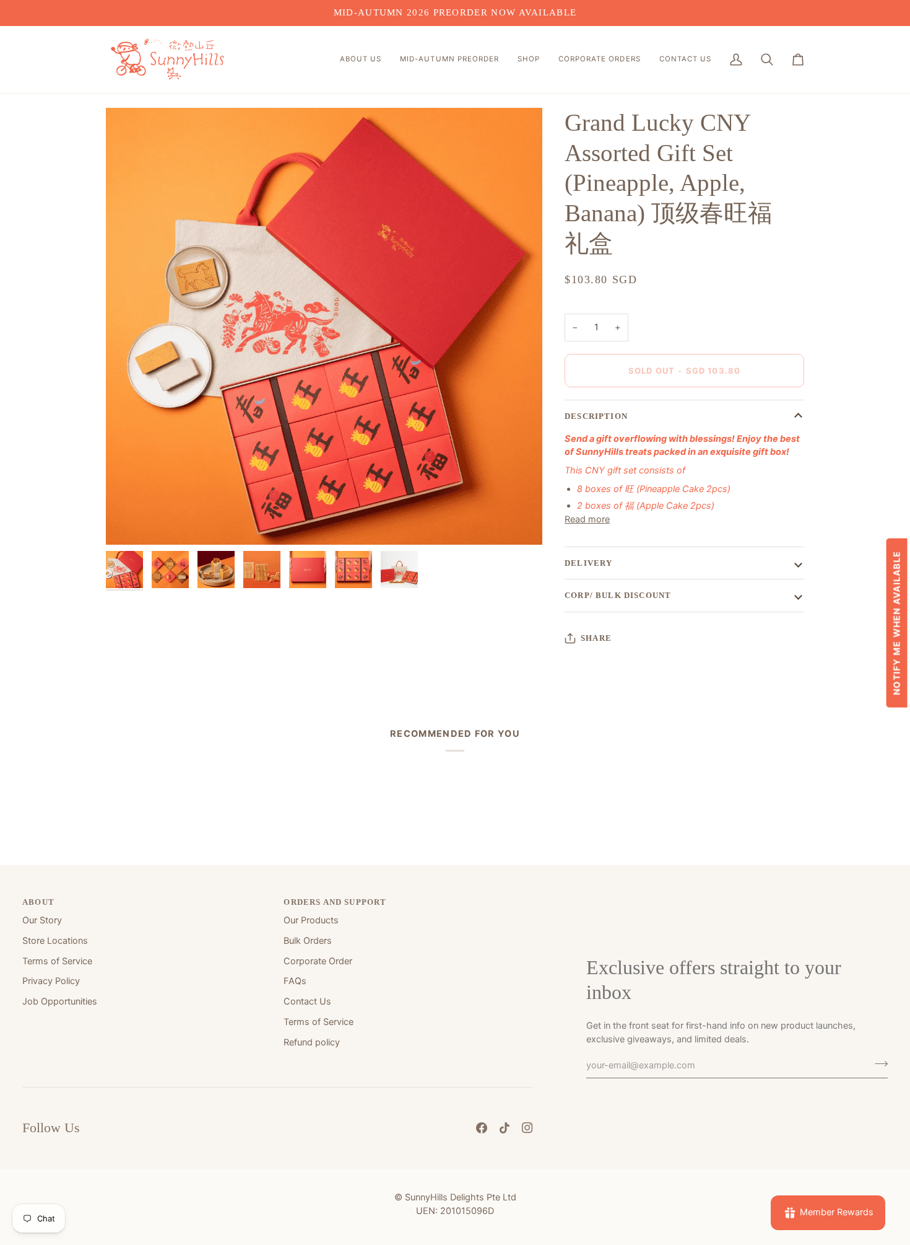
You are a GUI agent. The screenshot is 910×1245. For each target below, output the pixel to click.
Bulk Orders (308, 940)
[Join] (877, 1063)
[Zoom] (324, 326)
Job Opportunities (59, 1001)
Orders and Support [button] (335, 902)
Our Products (311, 920)
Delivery (588, 563)
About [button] (38, 902)
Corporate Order (318, 961)
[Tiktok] (504, 1127)
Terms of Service (57, 961)
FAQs (295, 981)
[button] (361, 59)
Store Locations (55, 940)
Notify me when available (896, 622)
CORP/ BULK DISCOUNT (618, 595)
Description (596, 416)
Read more (587, 519)
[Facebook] (481, 1127)
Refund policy (312, 1042)
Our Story (42, 920)
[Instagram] (527, 1127)
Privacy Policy (51, 981)
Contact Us (307, 1001)
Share (596, 638)
